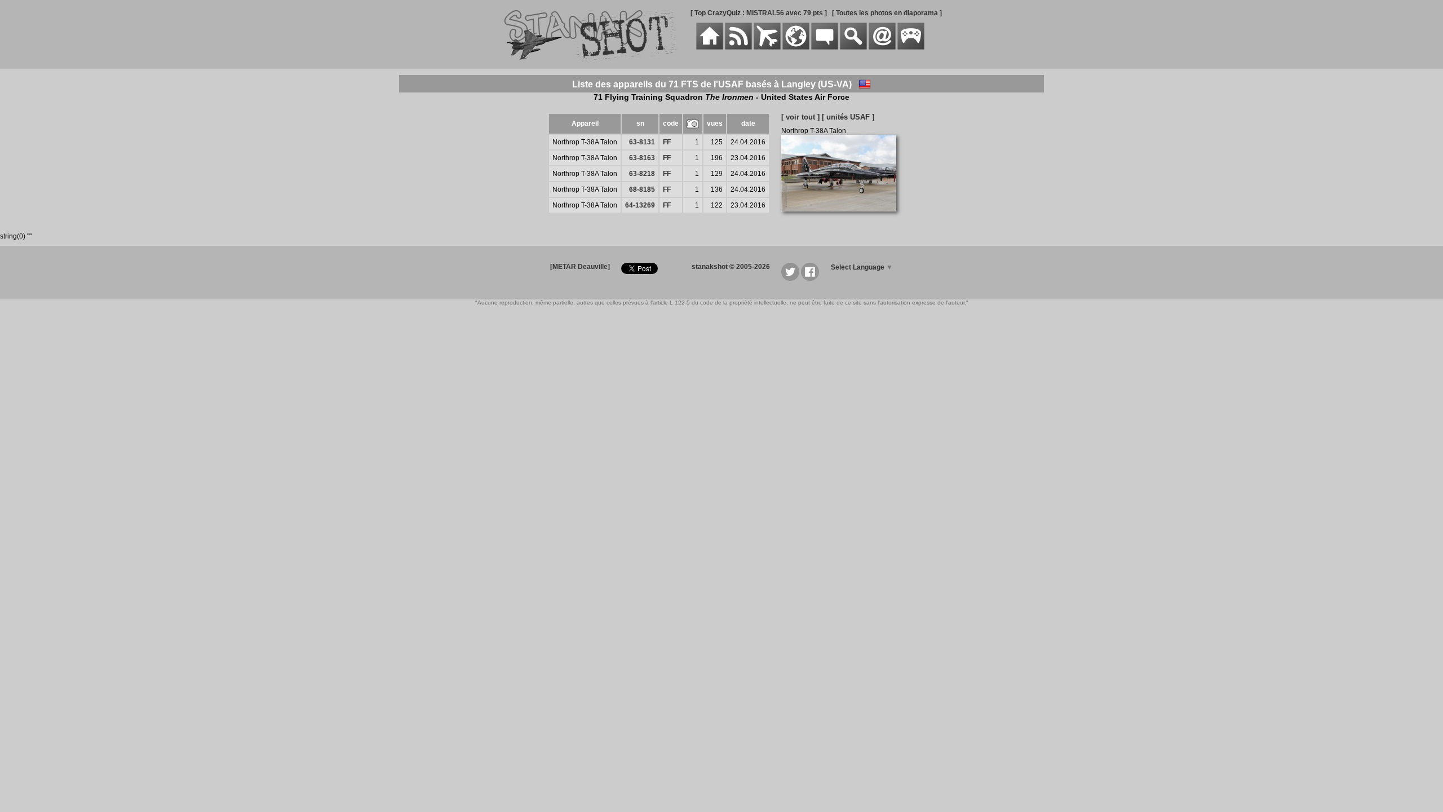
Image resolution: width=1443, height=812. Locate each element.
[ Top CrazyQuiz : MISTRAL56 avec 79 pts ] (758, 13)
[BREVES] (738, 47)
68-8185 (642, 189)
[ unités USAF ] (848, 117)
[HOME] (709, 47)
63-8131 (642, 142)
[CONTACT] (882, 47)
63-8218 (642, 174)
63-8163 (642, 158)
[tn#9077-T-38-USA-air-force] (843, 218)
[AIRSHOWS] (795, 47)
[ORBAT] (767, 47)
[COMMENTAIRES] (824, 47)
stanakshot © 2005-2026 (731, 267)
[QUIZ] (910, 47)
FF (667, 142)
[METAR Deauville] (580, 267)
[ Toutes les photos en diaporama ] (887, 13)
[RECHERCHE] (853, 47)
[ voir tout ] (800, 117)
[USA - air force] (864, 84)
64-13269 (640, 205)
